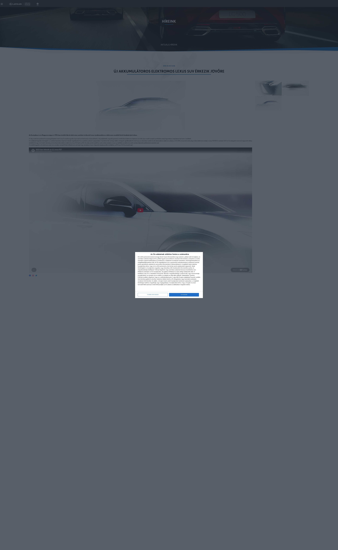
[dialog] (169, 275)
